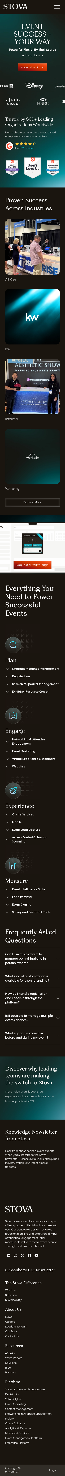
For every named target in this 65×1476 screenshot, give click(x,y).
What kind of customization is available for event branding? (27, 978)
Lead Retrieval (22, 897)
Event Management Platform (23, 1437)
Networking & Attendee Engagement (29, 741)
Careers (10, 1321)
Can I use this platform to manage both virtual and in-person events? (26, 959)
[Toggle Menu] (57, 7)
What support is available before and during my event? (26, 1035)
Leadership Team (16, 1326)
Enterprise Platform (17, 1442)
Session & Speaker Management (35, 684)
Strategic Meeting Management (25, 1389)
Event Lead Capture (26, 829)
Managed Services (17, 1433)
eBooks (10, 1353)
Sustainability (13, 1300)
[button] (32, 959)
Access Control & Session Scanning (29, 839)
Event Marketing (23, 751)
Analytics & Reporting (18, 1428)
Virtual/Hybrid (13, 1399)
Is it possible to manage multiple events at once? (29, 1018)
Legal (52, 1470)
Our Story (11, 1331)
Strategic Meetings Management (35, 668)
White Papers (13, 1358)
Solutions (11, 1295)
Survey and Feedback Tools (31, 912)
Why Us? (10, 1290)
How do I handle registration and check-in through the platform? (26, 998)
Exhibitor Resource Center (30, 691)
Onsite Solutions (15, 1423)
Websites (18, 766)
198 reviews (27, 148)
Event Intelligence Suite (28, 889)
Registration (21, 676)
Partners (10, 1372)
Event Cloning (22, 904)
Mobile (17, 822)
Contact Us (12, 1336)
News (8, 1316)
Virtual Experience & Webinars (33, 759)
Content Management (19, 1408)
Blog (8, 1367)
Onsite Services (23, 814)
